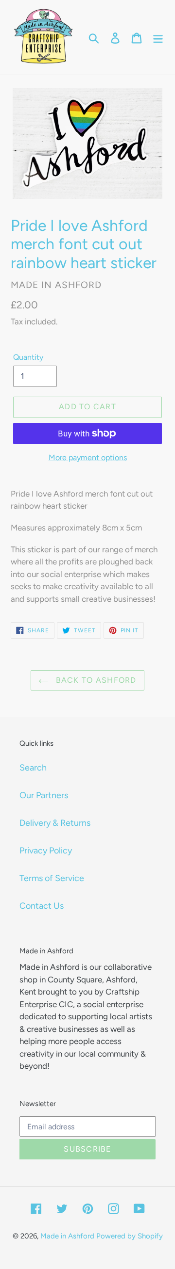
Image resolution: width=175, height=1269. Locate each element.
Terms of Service (51, 878)
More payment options (88, 457)
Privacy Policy (45, 850)
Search (33, 767)
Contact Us (41, 905)
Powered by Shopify (129, 1236)
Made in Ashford (67, 1236)
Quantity (28, 357)
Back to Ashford (94, 680)
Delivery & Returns (54, 823)
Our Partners (43, 795)
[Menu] (158, 37)
